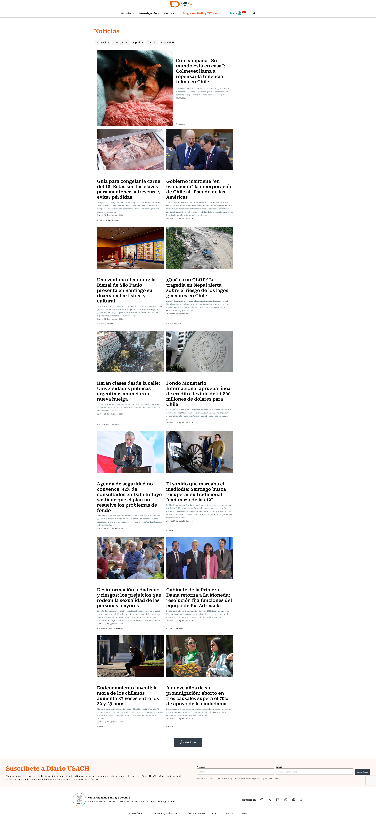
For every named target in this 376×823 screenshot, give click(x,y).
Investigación (148, 13)
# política (170, 628)
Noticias (126, 13)
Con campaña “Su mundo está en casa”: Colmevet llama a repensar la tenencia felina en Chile (200, 71)
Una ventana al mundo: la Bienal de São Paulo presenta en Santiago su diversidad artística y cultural (126, 290)
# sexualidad (102, 628)
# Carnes (115, 220)
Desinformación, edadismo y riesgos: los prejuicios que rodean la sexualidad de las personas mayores (129, 597)
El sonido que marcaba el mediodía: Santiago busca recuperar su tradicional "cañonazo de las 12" (196, 491)
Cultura (169, 13)
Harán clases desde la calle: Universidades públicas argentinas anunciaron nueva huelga (128, 390)
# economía (101, 726)
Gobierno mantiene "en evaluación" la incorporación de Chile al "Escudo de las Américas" (199, 188)
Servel (244, 813)
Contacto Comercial (222, 813)
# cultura (109, 323)
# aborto (169, 726)
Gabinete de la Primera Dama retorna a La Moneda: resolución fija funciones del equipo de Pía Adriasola (199, 597)
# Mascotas (180, 124)
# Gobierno (180, 628)
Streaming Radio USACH (167, 813)
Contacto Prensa (196, 813)
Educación (102, 42)
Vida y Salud (121, 42)
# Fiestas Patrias (104, 220)
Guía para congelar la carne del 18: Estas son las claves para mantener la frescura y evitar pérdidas (129, 188)
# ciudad (100, 323)
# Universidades (103, 424)
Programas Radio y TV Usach (201, 13)
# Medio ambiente (173, 323)
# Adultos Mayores (116, 628)
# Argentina (116, 424)
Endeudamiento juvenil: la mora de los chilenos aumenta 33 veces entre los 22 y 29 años (128, 695)
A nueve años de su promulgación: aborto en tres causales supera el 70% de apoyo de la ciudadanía (197, 695)
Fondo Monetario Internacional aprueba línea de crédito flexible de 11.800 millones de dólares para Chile (198, 393)
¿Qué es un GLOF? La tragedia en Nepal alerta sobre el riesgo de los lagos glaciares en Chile (197, 287)
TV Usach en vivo (138, 813)
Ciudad (152, 42)
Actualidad (167, 42)
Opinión (138, 42)
